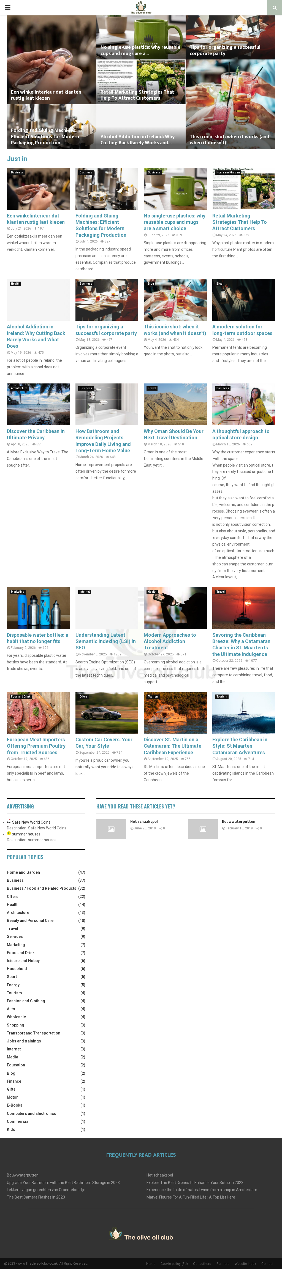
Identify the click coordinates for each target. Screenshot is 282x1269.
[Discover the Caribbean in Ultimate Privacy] (38, 404)
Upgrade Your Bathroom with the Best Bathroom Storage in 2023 (63, 1182)
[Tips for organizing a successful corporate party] (107, 300)
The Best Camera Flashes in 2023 (36, 1197)
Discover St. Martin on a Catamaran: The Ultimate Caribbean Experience (172, 746)
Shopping (15, 1025)
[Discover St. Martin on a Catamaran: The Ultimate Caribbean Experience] (175, 713)
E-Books (14, 1105)
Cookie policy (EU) (174, 1264)
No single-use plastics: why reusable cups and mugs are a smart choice (174, 222)
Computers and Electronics (31, 1113)
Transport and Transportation (33, 1033)
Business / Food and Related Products (41, 888)
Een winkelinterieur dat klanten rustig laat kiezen (46, 95)
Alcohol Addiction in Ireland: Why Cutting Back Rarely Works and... (138, 140)
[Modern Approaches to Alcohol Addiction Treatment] (175, 608)
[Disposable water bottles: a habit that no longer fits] (38, 608)
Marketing (17, 591)
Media (12, 1057)
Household (17, 968)
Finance (14, 1081)
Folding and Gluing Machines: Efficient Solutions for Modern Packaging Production (45, 136)
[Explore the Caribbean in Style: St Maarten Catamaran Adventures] (243, 713)
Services (15, 936)
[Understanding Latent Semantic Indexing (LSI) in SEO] (107, 608)
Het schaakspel (144, 821)
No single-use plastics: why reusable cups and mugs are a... (140, 50)
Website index (245, 1264)
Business (17, 172)
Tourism (153, 696)
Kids (11, 1129)
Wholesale (16, 1017)
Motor (12, 1097)
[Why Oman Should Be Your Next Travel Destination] (175, 404)
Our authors (202, 1264)
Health (15, 283)
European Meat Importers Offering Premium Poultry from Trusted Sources (36, 746)
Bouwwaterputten (238, 821)
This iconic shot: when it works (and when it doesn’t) (229, 140)
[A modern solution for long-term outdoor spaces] (243, 300)
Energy (13, 985)
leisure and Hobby (23, 960)
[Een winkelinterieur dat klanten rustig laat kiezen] (38, 188)
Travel (152, 388)
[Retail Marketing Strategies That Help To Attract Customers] (243, 188)
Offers (84, 696)
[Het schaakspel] (111, 829)
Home (150, 1264)
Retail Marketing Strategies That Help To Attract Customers (137, 95)
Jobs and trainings (24, 1041)
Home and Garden (228, 172)
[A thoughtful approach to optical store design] (243, 404)
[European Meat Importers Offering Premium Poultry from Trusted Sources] (38, 713)
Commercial (18, 1121)
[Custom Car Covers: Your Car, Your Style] (107, 713)
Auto (11, 1009)
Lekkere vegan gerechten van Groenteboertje (46, 1190)
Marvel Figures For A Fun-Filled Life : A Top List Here (191, 1197)
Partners (222, 1264)
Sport (12, 976)
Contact (267, 1264)
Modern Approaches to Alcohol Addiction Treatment (170, 641)
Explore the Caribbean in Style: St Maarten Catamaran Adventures (239, 746)
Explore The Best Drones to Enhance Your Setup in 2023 (195, 1182)
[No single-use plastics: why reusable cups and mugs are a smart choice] (175, 188)
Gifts (11, 1089)
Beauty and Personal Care (30, 920)
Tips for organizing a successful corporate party (225, 50)
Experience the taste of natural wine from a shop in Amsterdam (202, 1190)
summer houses (26, 834)
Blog (151, 283)
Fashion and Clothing (26, 1001)
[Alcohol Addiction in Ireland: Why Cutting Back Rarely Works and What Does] (38, 300)
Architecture (19, 388)
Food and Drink (20, 696)
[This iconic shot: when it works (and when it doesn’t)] (175, 300)
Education (16, 1065)
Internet (85, 591)
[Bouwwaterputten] (203, 829)
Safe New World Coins (31, 822)
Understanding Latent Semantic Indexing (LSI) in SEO (105, 641)
